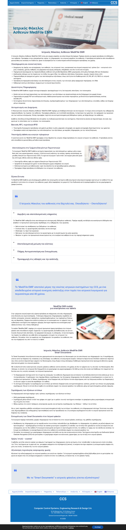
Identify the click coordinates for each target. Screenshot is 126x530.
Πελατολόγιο (52, 3)
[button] (63, 214)
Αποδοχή (98, 527)
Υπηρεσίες (41, 3)
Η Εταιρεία (73, 3)
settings (71, 528)
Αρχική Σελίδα (14, 3)
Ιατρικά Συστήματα (27, 3)
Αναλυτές (63, 3)
